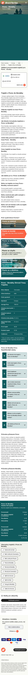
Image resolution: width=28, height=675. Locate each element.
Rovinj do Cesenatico (10, 571)
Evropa (13, 63)
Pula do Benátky (9, 562)
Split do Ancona (9, 575)
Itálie (19, 63)
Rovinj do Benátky (10, 567)
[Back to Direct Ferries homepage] (9, 2)
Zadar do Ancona (9, 588)
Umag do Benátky (9, 584)
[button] (14, 355)
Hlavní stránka (4, 63)
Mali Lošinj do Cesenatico (12, 554)
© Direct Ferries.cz (5, 659)
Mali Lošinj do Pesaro (11, 558)
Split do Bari (8, 580)
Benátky (3, 65)
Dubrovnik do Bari (10, 550)
